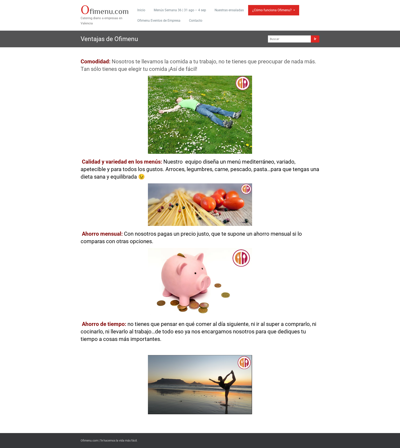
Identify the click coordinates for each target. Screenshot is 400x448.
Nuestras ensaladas (229, 10)
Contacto (195, 21)
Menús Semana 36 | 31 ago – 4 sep (180, 10)
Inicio (141, 10)
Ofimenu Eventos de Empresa (158, 21)
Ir (315, 39)
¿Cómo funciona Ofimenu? (272, 10)
